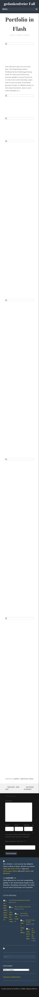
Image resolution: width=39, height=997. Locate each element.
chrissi (26, 35)
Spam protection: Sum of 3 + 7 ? (15, 841)
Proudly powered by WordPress (10, 989)
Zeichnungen (7, 871)
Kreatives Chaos (27, 779)
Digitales (27, 871)
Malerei (15, 871)
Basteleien (6, 873)
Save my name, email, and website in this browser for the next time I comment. (19, 832)
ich (13, 864)
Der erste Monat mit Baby (33, 932)
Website (26, 825)
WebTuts (34, 989)
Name (7, 825)
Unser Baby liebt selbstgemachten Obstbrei (19, 900)
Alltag (5, 868)
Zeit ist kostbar (23, 913)
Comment (9, 801)
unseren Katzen (15, 868)
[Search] (33, 956)
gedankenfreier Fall (19, 4)
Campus (16, 779)
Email (17, 825)
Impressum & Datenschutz (11, 977)
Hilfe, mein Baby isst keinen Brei (23, 907)
